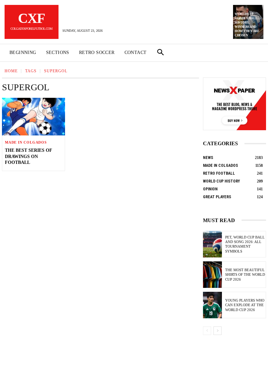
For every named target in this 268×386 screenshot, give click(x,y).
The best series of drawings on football (28, 156)
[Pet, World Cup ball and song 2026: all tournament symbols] (212, 244)
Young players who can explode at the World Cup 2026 (244, 305)
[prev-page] (207, 330)
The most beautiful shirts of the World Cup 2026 (245, 274)
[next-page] (217, 330)
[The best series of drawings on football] (33, 117)
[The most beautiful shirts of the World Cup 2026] (212, 274)
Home (11, 71)
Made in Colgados (26, 142)
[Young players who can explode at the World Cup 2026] (212, 305)
